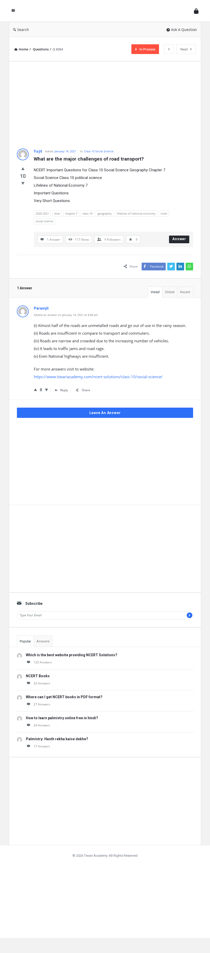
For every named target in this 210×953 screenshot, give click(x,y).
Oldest (170, 292)
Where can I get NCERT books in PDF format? (64, 697)
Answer (179, 239)
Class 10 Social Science (98, 151)
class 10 (87, 213)
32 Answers (42, 683)
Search (23, 29)
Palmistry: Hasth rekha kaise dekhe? (57, 739)
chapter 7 (71, 213)
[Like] (23, 168)
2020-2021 (42, 213)
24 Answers (42, 725)
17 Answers (42, 746)
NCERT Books (38, 676)
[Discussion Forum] (106, 11)
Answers (42, 641)
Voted (155, 292)
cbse (57, 213)
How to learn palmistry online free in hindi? (62, 718)
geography (105, 213)
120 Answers (43, 662)
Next (184, 49)
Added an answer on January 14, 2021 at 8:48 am (66, 315)
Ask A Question (184, 29)
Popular (25, 641)
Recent (185, 292)
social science (44, 221)
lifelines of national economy (136, 213)
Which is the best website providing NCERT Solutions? (71, 655)
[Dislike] (23, 183)
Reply (64, 390)
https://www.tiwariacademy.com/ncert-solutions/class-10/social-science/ (98, 376)
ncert (164, 213)
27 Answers (42, 704)
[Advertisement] (105, 105)
